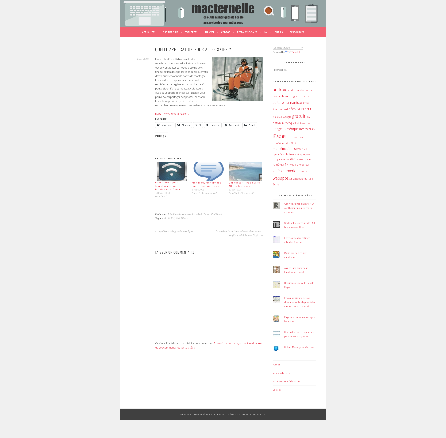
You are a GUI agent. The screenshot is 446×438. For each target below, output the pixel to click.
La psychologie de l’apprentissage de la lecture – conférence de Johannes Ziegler (239, 233)
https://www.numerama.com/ (172, 113)
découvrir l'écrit (300, 109)
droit (285, 109)
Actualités (149, 32)
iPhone (184, 218)
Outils (279, 32)
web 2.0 (305, 171)
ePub (275, 116)
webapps (281, 178)
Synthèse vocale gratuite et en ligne (175, 231)
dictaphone (277, 109)
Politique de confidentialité (286, 381)
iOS (173, 218)
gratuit (298, 116)
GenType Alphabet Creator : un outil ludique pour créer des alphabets (299, 208)
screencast (301, 159)
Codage (225, 32)
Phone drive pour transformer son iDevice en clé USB (168, 186)
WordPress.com (255, 414)
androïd (166, 218)
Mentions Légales (281, 373)
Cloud (275, 96)
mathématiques (284, 148)
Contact (276, 389)
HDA (308, 117)
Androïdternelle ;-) (187, 214)
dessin (305, 102)
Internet (304, 129)
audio (291, 90)
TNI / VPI (209, 32)
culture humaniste (287, 102)
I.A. (265, 32)
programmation (281, 159)
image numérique (286, 128)
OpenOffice (278, 154)
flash (280, 117)
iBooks (307, 123)
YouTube (308, 178)
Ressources (297, 32)
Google (287, 116)
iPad (199, 214)
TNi (287, 164)
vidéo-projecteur (299, 164)
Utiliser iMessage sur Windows (299, 347)
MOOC (298, 149)
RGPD (293, 159)
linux (296, 137)
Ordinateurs (170, 32)
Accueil (276, 364)
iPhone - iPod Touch (212, 214)
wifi (290, 178)
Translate (296, 52)
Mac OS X (291, 143)
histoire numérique (284, 123)
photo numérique (295, 154)
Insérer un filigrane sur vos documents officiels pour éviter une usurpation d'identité (299, 302)
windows (298, 179)
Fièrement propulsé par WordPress (202, 414)
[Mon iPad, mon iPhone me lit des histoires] (208, 171)
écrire (276, 184)
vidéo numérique (287, 170)
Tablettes (191, 32)
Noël (304, 149)
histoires (299, 123)
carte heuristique (304, 90)
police (307, 155)
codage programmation (294, 96)
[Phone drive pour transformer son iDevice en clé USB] (172, 171)
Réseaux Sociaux (247, 32)
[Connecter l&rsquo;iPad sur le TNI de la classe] (245, 171)
